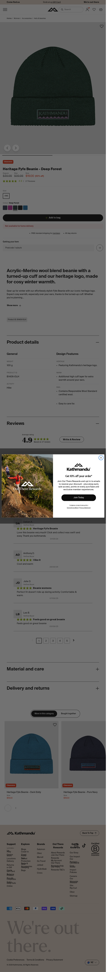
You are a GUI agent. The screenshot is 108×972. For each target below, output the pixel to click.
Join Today (79, 498)
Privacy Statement (85, 507)
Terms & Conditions (72, 507)
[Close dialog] (101, 457)
